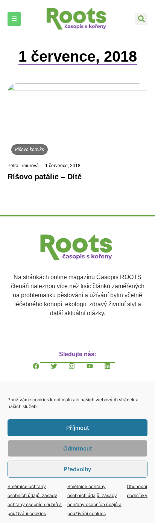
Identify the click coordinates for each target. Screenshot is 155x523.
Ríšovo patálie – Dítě (45, 176)
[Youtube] (96, 372)
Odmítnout (77, 448)
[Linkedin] (113, 372)
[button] (141, 19)
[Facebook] (42, 372)
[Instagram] (77, 372)
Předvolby (77, 469)
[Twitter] (60, 372)
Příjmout (77, 427)
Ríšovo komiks (29, 149)
